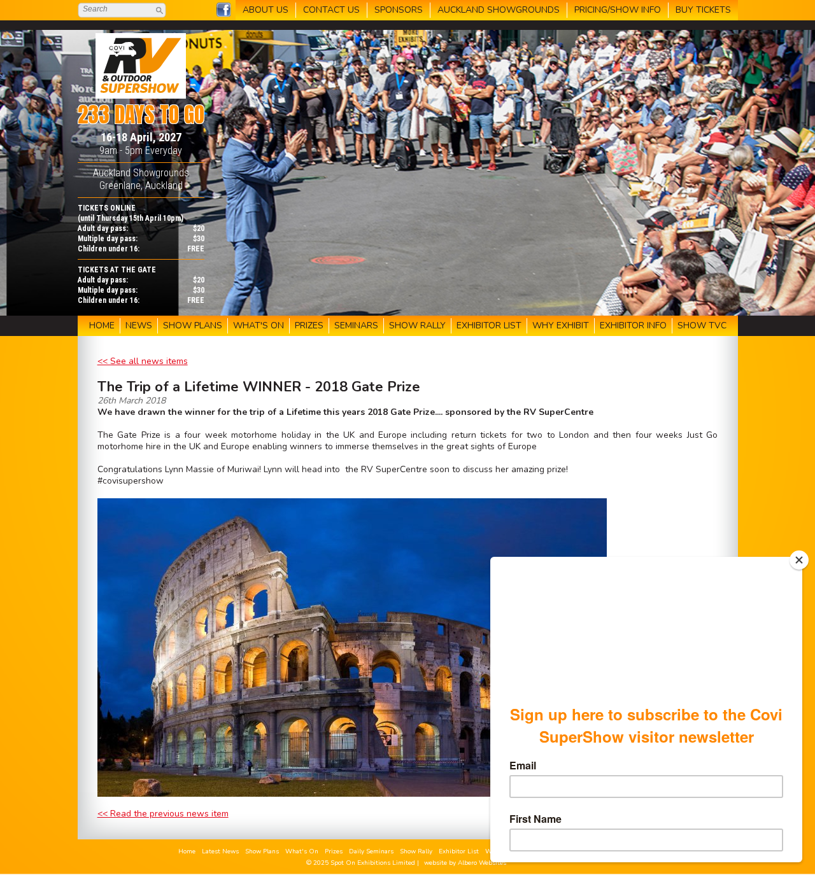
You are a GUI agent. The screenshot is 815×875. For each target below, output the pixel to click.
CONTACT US (331, 10)
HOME (102, 325)
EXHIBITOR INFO (633, 325)
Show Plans (262, 851)
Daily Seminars (371, 851)
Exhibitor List (459, 851)
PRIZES (309, 325)
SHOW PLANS (192, 325)
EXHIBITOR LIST (489, 325)
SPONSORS (398, 10)
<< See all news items (142, 361)
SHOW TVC (701, 325)
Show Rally (416, 851)
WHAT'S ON (258, 325)
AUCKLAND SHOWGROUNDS (498, 10)
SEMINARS (356, 325)
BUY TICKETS (703, 10)
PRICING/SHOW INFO (617, 10)
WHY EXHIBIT (560, 325)
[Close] (799, 560)
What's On (301, 851)
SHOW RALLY (417, 325)
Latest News (220, 851)
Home (186, 851)
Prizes (334, 851)
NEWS (138, 325)
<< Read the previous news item (163, 814)
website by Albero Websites (465, 862)
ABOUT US (265, 10)
